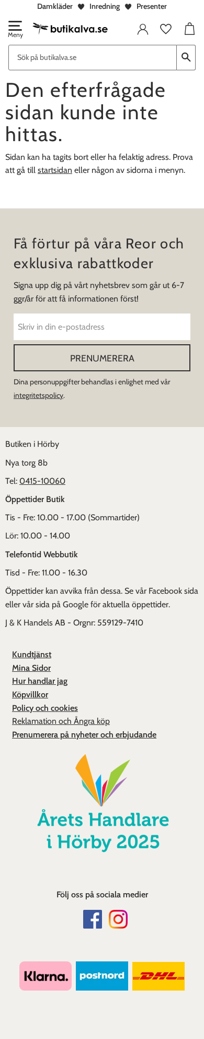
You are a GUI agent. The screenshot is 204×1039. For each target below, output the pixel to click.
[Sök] (186, 57)
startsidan (55, 170)
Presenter (152, 6)
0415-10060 (42, 481)
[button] (14, 30)
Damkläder (55, 6)
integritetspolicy (38, 395)
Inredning (104, 6)
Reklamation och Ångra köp (61, 721)
